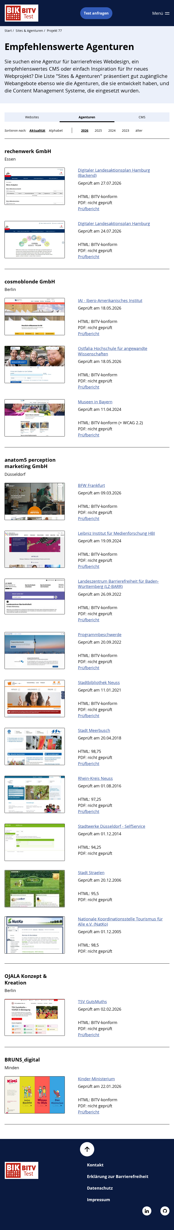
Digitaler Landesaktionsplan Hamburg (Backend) (114, 172)
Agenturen (87, 117)
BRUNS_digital (22, 1059)
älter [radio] (139, 130)
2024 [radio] (112, 130)
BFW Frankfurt (91, 485)
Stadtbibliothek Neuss (99, 682)
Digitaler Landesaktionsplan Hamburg (114, 223)
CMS (142, 117)
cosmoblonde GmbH (30, 281)
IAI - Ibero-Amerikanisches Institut (110, 300)
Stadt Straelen (91, 872)
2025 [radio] (98, 130)
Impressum (98, 1199)
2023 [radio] (125, 130)
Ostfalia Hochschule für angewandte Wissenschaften (112, 351)
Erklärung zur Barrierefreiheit (117, 1176)
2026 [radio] (84, 130)
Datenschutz (100, 1188)
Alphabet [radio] (56, 130)
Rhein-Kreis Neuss (95, 778)
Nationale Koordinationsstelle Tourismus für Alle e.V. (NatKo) (120, 921)
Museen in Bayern (95, 401)
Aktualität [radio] (37, 130)
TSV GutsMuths (92, 1001)
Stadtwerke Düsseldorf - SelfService (111, 826)
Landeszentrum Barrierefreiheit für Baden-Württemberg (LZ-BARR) (118, 583)
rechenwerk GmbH (28, 151)
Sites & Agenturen (29, 30)
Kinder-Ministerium (96, 1078)
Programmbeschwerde (99, 634)
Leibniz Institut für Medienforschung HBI (116, 533)
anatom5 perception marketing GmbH (30, 463)
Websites (32, 117)
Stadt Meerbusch (94, 730)
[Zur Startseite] (22, 13)
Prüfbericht (88, 208)
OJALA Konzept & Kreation (26, 979)
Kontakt (95, 1165)
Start (8, 30)
